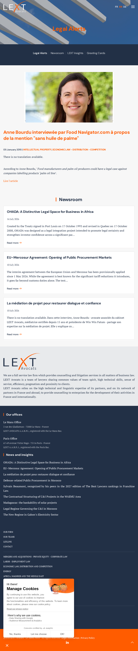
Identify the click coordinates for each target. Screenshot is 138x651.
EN (121, 6)
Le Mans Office (12, 422)
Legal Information (70, 638)
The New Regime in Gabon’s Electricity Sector (30, 514)
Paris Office (10, 438)
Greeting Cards (96, 53)
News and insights (19, 455)
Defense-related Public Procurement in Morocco (32, 480)
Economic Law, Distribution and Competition (28, 566)
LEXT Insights (75, 53)
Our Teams (8, 537)
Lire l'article (10, 181)
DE (124, 6)
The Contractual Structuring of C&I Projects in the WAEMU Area (42, 496)
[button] (133, 6)
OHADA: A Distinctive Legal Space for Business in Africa (37, 462)
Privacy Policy (88, 638)
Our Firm (8, 532)
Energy (7, 571)
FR (116, 6)
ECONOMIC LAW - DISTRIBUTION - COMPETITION (79, 149)
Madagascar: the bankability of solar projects (30, 502)
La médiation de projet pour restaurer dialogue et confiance (39, 474)
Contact (7, 546)
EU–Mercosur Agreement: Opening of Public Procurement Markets (43, 468)
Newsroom (57, 53)
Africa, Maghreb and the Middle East (23, 576)
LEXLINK (7, 541)
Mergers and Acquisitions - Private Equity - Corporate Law (35, 556)
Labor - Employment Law (16, 561)
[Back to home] (16, 6)
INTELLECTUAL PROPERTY (37, 149)
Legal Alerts (40, 53)
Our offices (14, 415)
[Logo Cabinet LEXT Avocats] (21, 361)
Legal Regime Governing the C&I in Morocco (30, 509)
